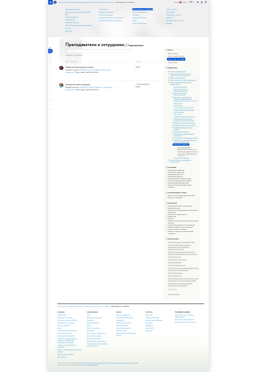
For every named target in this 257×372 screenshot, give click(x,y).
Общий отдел (178, 103)
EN (193, 2)
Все (50, 47)
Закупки (59, 328)
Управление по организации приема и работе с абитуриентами (185, 141)
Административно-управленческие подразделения (181, 83)
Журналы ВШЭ (150, 328)
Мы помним (68, 31)
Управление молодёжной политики (184, 123)
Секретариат (178, 114)
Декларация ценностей (72, 9)
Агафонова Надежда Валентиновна (79, 67)
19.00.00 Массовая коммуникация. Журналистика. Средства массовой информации (183, 269)
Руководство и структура (64, 317)
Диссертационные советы (124, 323)
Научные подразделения (177, 78)
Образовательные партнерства (96, 341)
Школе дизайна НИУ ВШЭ (90, 365)
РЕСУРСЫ (149, 312)
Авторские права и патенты (174, 20)
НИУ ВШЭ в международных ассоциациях (78, 25)
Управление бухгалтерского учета (184, 117)
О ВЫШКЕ (61, 312)
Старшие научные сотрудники (177, 229)
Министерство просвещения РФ (184, 319)
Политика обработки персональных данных (118, 363)
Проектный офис (179, 112)
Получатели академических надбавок (179, 181)
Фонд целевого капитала (64, 333)
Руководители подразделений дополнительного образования (183, 211)
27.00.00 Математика (174, 276)
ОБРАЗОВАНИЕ (92, 312)
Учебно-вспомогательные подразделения (183, 80)
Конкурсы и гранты (121, 330)
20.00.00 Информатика (175, 273)
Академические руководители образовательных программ (183, 222)
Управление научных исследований (184, 125)
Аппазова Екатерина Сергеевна (77, 84)
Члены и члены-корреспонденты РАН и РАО (181, 195)
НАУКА (118, 312)
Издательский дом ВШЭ (152, 317)
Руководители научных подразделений (180, 206)
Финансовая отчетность (173, 15)
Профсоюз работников (139, 23)
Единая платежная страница (65, 354)
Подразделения (135, 45)
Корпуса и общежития (63, 325)
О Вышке (106, 306)
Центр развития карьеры (181, 158)
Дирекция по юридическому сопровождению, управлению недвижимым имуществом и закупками (185, 99)
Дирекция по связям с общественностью (180, 94)
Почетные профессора (139, 12)
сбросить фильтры (173, 294)
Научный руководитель (139, 17)
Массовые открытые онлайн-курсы (185, 322)
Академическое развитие (123, 328)
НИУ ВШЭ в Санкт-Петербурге (90, 70)
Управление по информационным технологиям (184, 135)
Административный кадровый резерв (179, 185)
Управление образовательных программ (183, 128)
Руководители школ (174, 208)
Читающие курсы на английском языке (179, 179)
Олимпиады (90, 320)
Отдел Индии (178, 105)
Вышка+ (89, 325)
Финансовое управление (181, 144)
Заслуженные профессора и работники (111, 17)
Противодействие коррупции (66, 336)
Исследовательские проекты (124, 317)
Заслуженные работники (175, 174)
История (68, 28)
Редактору (199, 363)
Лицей (89, 315)
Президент (135, 15)
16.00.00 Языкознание (175, 262)
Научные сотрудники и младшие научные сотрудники (180, 232)
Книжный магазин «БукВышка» (154, 320)
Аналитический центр (180, 87)
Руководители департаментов (177, 214)
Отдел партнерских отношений (183, 108)
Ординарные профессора (176, 170)
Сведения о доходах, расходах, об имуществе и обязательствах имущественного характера (67, 340)
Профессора (172, 216)
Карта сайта (134, 363)
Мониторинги (120, 320)
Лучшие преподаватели (175, 176)
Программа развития (71, 17)
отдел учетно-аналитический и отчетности (186, 155)
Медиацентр (149, 325)
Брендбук (169, 23)
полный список (172, 289)
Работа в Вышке (61, 357)
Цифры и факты (70, 20)
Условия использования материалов (94, 363)
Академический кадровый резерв (178, 183)
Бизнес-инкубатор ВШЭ (94, 338)
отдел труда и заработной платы (187, 151)
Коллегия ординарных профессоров (110, 20)
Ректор (134, 20)
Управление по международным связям (186, 138)
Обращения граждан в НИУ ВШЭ (67, 330)
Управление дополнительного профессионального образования (184, 120)
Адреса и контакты (77, 363)
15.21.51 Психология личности (177, 260)
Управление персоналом (181, 131)
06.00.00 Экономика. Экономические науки (181, 242)
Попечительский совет (106, 15)
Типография (149, 323)
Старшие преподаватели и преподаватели (181, 225)
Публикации (149, 330)
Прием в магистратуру (93, 328)
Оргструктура (170, 12)
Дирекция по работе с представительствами (181, 90)
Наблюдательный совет (106, 12)
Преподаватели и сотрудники (66, 323)
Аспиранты (171, 187)
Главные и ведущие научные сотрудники (180, 227)
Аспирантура (90, 330)
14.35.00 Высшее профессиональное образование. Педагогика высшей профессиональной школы (179, 247)
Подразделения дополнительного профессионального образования (180, 74)
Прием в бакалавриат (93, 323)
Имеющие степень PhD (175, 197)
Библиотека (149, 315)
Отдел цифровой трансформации (184, 110)
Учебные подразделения (177, 71)
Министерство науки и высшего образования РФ (184, 316)
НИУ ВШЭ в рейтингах (72, 22)
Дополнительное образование (96, 333)
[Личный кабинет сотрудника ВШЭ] (201, 2)
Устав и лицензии (171, 9)
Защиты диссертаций (122, 325)
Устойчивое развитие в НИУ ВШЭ (67, 320)
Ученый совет (103, 9)
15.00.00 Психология (174, 257)
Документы (169, 17)
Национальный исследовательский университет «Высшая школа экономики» (79, 306)
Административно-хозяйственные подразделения (180, 161)
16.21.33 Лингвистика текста (177, 265)
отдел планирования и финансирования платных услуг (186, 148)
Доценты (171, 219)
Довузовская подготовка (94, 317)
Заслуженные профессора (176, 172)
